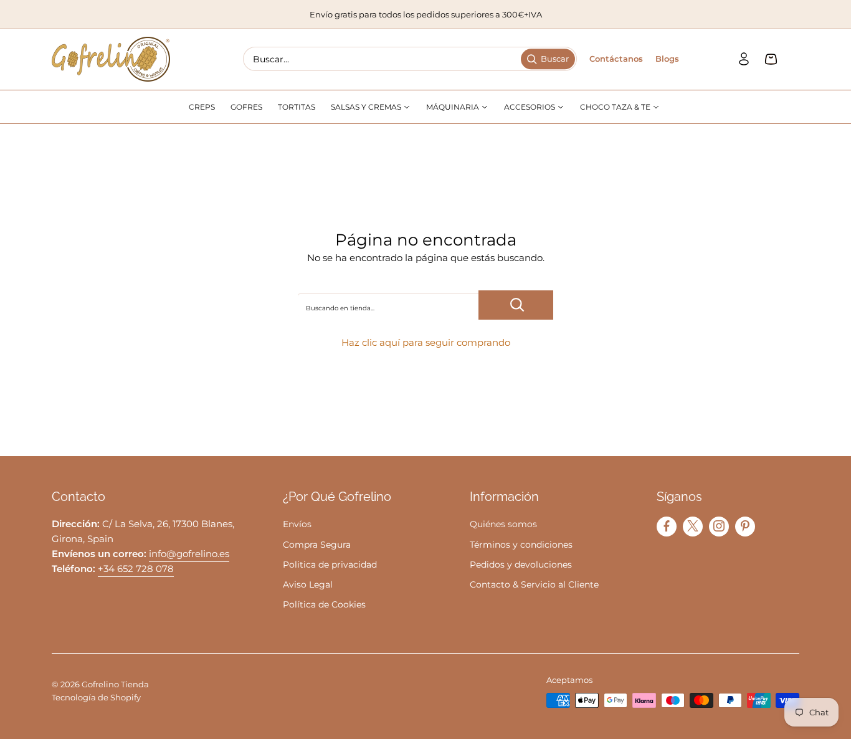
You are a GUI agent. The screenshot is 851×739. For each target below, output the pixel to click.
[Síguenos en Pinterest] (745, 526)
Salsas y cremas (367, 107)
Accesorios (530, 107)
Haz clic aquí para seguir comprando (425, 342)
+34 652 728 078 (136, 569)
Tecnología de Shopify (96, 697)
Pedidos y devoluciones (521, 564)
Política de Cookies (324, 604)
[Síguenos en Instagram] (719, 526)
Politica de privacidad (330, 564)
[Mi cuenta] (743, 59)
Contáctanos (616, 59)
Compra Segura (317, 544)
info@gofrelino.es (189, 554)
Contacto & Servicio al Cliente (534, 584)
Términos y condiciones (521, 544)
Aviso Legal (308, 584)
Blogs (667, 59)
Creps (202, 107)
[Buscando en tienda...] (515, 305)
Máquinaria (453, 107)
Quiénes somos (503, 524)
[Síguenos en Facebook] (666, 526)
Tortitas (296, 107)
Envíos (297, 524)
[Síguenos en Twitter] (692, 526)
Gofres (246, 107)
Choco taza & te (616, 107)
